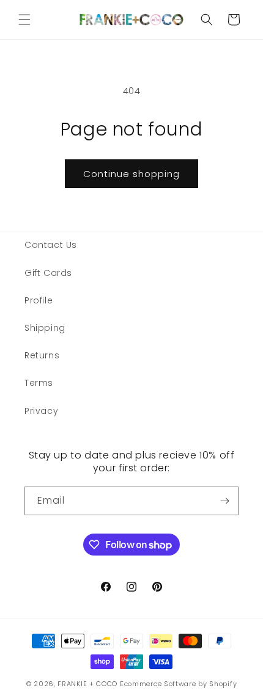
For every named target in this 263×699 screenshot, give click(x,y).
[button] (24, 19)
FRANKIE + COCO (87, 684)
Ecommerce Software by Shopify (178, 684)
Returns (41, 355)
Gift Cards (48, 273)
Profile (38, 300)
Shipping (44, 328)
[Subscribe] (224, 501)
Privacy (41, 411)
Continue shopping (131, 173)
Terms (38, 383)
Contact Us (50, 245)
